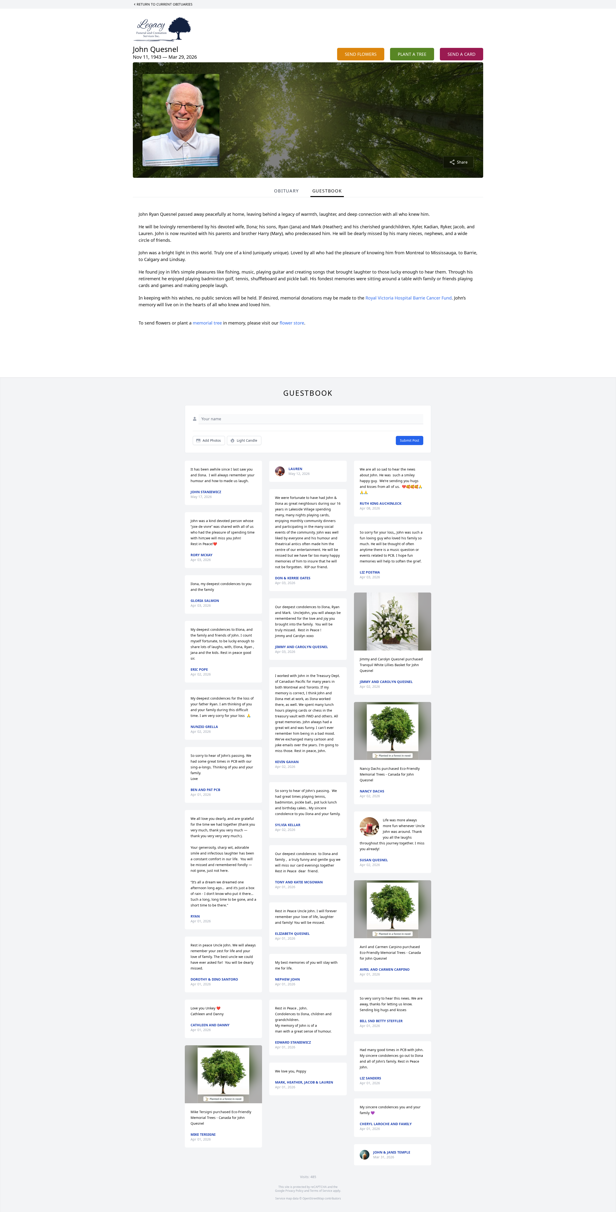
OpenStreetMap (313, 1198)
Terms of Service (321, 1191)
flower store (292, 323)
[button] (223, 1074)
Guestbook (327, 191)
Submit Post (409, 440)
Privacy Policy (294, 1191)
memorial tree (207, 323)
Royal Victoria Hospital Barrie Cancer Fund (409, 298)
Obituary (286, 191)
